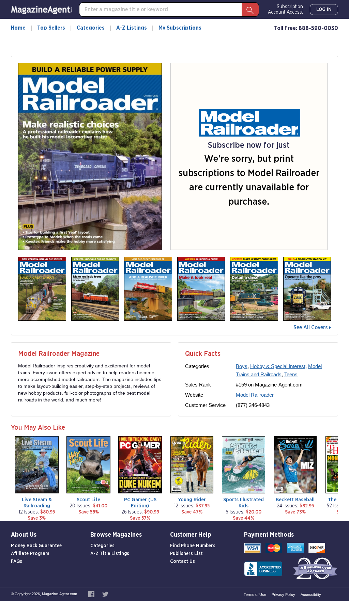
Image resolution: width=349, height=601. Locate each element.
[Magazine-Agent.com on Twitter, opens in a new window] (105, 594)
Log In (324, 9)
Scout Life (88, 499)
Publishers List (186, 553)
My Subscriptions (179, 28)
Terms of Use (255, 594)
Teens (291, 374)
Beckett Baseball (295, 499)
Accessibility (311, 594)
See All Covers (310, 327)
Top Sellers (51, 28)
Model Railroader (255, 395)
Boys (241, 366)
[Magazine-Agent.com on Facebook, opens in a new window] (91, 594)
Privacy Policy (283, 594)
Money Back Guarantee (36, 545)
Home (18, 28)
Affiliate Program (30, 553)
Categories (91, 28)
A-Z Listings (131, 28)
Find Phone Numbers (192, 545)
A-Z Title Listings (109, 553)
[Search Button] (250, 9)
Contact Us (182, 561)
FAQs (16, 561)
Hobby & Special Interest (277, 366)
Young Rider (192, 499)
